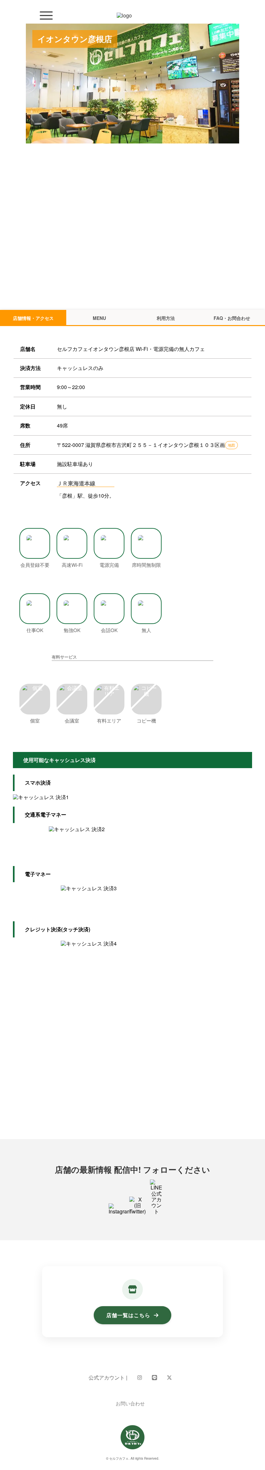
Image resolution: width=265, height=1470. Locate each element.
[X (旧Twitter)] (169, 1377)
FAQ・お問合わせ (232, 318)
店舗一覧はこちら (128, 1315)
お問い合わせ (130, 1403)
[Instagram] (139, 1377)
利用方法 (166, 318)
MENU (99, 318)
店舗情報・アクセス (33, 318)
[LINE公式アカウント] (154, 1377)
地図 (231, 445)
